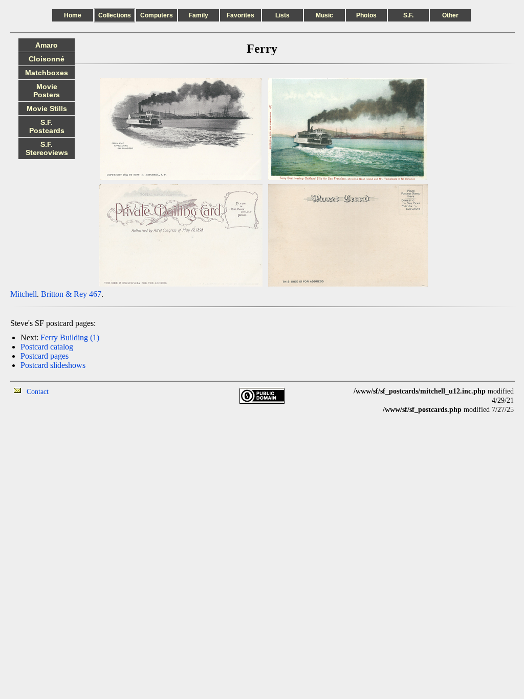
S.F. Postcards (46, 126)
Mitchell (23, 294)
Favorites (240, 15)
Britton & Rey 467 (71, 294)
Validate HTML (71, 391)
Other (450, 15)
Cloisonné (46, 59)
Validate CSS (495, 419)
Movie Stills (47, 108)
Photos (366, 15)
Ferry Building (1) (69, 337)
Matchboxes (46, 73)
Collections (114, 15)
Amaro (46, 45)
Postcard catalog (46, 346)
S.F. (408, 15)
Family (198, 15)
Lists (282, 15)
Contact (38, 392)
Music (324, 15)
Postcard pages (44, 356)
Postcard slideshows (52, 365)
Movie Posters (46, 90)
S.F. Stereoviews (47, 148)
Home (72, 15)
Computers (156, 15)
